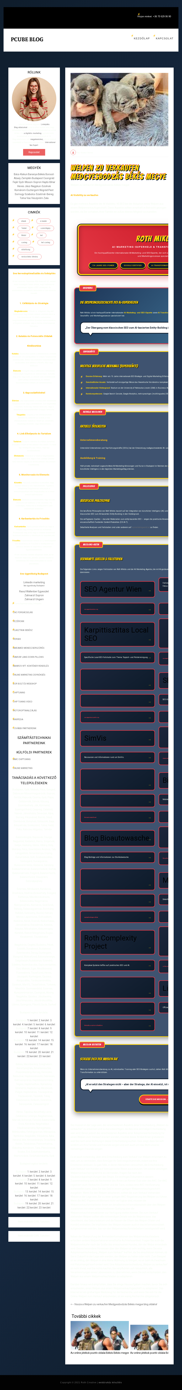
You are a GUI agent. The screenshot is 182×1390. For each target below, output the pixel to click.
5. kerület (38, 1024)
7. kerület (32, 1028)
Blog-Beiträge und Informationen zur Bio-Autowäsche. (106, 857)
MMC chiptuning (22, 759)
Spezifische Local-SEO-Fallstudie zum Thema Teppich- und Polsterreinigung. (116, 657)
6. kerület (50, 1024)
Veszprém (37, 198)
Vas (28, 198)
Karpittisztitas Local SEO (116, 634)
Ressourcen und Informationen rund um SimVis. (104, 757)
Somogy (20, 194)
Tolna (23, 198)
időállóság (25, 249)
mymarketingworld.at (141, 527)
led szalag (45, 242)
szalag (24, 242)
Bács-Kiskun (21, 174)
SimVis (95, 738)
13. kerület (31, 1040)
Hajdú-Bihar (48, 182)
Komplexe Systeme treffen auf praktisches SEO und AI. (107, 965)
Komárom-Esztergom (27, 190)
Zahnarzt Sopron (34, 595)
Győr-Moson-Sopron (30, 182)
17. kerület (43, 1044)
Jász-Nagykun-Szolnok (38, 186)
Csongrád (48, 178)
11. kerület (43, 1032)
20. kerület (44, 1052)
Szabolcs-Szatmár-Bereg (39, 194)
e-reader (43, 221)
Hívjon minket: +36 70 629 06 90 (154, 16)
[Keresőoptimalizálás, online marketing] (27, 43)
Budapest (37, 178)
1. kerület (32, 1020)
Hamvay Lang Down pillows (28, 657)
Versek (17, 639)
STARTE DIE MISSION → (156, 1099)
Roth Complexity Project (110, 942)
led (41, 235)
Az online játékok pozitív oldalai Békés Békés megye (100, 1352)
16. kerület (30, 1044)
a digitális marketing (32, 133)
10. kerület (30, 1032)
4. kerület (27, 1024)
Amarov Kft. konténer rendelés (31, 666)
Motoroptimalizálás (25, 710)
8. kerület (44, 1028)
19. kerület (31, 1052)
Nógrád (44, 190)
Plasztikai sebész (23, 630)
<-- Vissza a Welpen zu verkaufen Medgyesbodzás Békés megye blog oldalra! (114, 1304)
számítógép (45, 228)
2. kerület (44, 1020)
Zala (46, 198)
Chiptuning (19, 692)
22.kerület (32, 1056)
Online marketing (23, 768)
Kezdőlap (142, 38)
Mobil (23, 235)
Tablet (23, 228)
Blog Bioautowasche (116, 838)
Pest (50, 190)
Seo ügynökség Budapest (34, 585)
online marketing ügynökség (29, 675)
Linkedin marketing (34, 582)
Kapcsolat (165, 38)
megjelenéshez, (36, 139)
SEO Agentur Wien (113, 589)
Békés (42, 174)
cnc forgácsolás (23, 612)
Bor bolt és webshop (25, 683)
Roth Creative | (101, 1382)
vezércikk (18, 621)
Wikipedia (18, 719)
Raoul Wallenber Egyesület (34, 591)
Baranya (33, 174)
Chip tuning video (22, 701)
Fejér (16, 182)
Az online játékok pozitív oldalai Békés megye (155, 1352)
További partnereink (24, 728)
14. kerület (44, 1040)
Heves (21, 186)
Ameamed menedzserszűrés (28, 648)
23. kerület (44, 1056)
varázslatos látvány (29, 257)
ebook (23, 221)
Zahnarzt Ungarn (34, 599)
